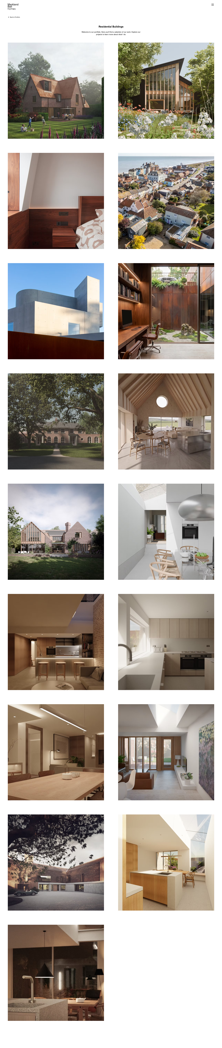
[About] (119, 1030)
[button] (212, 5)
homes (12, 8)
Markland (13, 4)
